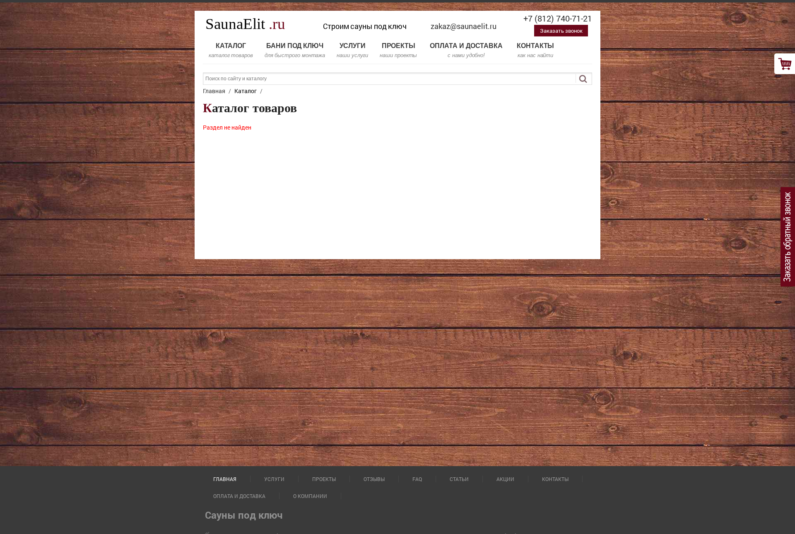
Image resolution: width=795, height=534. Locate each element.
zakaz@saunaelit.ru (463, 26)
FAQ (417, 479)
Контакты (535, 50)
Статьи (459, 479)
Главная (224, 479)
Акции (505, 479)
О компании (310, 496)
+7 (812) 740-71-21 (557, 18)
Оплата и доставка (466, 50)
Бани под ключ (295, 50)
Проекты (398, 50)
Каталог (231, 50)
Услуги (352, 50)
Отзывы (374, 479)
